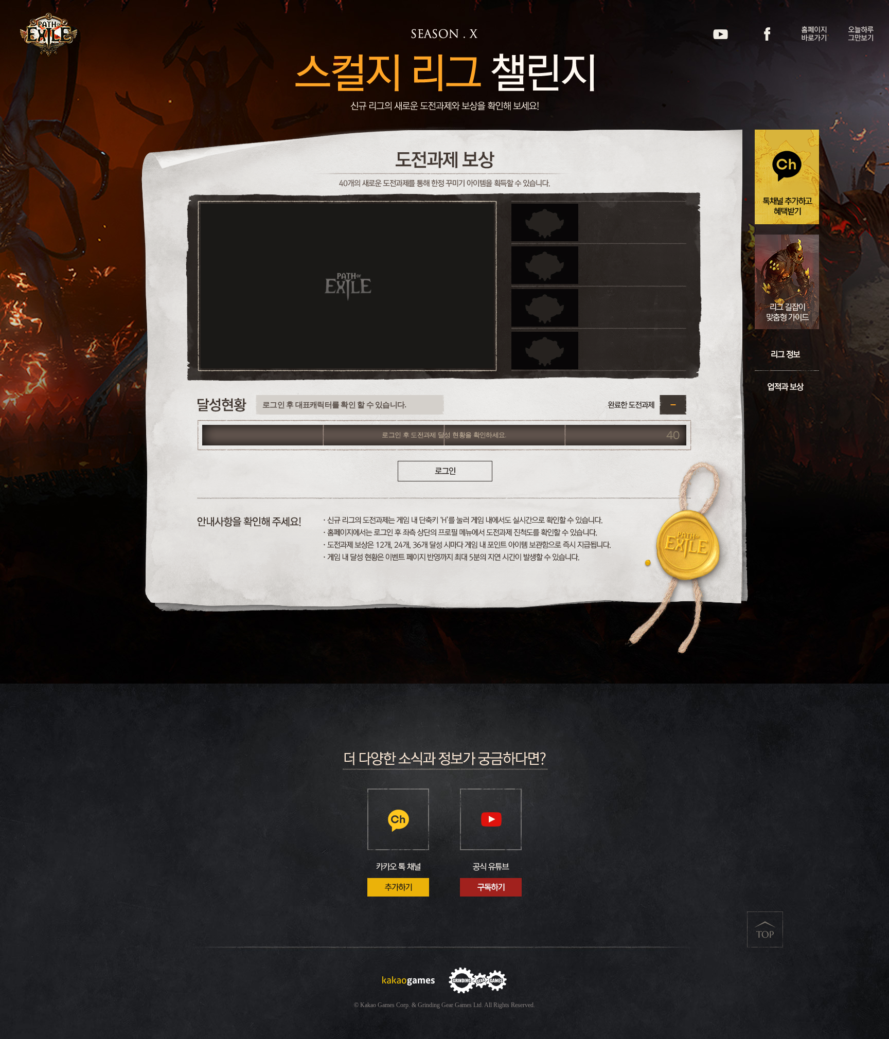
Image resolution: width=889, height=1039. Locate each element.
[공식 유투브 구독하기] (491, 843)
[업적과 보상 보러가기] (787, 386)
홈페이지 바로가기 (814, 34)
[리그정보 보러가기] (787, 354)
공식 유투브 (720, 34)
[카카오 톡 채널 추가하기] (398, 843)
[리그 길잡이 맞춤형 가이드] (787, 282)
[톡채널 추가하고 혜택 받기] (787, 177)
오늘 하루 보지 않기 (861, 34)
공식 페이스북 (767, 34)
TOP (765, 929)
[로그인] (445, 471)
